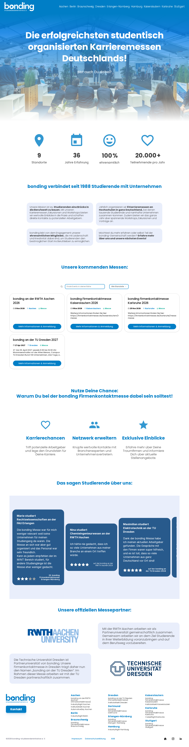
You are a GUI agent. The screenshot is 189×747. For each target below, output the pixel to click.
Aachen (63, 6)
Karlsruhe (167, 6)
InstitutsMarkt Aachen (80, 707)
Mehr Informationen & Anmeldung (37, 326)
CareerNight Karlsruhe (154, 717)
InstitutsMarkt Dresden (117, 702)
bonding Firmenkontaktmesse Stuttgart (154, 725)
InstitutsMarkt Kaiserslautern (157, 704)
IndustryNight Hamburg (118, 729)
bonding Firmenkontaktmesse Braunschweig (80, 724)
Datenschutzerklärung (95, 738)
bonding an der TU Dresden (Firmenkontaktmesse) (120, 699)
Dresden (100, 6)
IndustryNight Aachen (80, 704)
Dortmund (114, 706)
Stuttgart (179, 6)
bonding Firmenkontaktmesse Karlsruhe (154, 713)
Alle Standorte (117, 286)
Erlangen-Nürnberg (118, 6)
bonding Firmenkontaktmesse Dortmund (117, 711)
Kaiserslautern (152, 6)
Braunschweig (85, 6)
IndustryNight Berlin (79, 716)
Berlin (73, 6)
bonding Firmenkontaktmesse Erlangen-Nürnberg (117, 721)
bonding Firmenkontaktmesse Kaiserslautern (154, 700)
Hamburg (136, 6)
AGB (113, 738)
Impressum (77, 738)
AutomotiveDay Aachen (81, 709)
